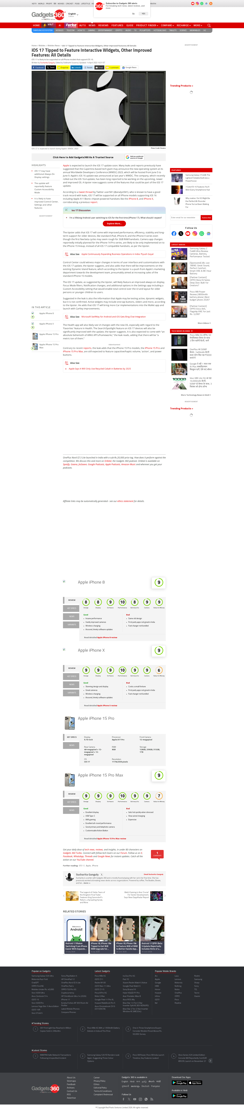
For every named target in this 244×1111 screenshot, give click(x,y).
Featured (176, 170)
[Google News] (208, 233)
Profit (49, 4)
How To (81, 30)
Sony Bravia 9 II (129, 990)
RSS (69, 1095)
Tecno (196, 993)
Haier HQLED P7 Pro (131, 993)
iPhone (95, 866)
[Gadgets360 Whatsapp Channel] (201, 233)
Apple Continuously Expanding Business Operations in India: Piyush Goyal (117, 254)
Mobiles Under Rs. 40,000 (43, 990)
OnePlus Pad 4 (67, 986)
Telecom (70, 30)
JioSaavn (83, 464)
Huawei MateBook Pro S (105, 1003)
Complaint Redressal (103, 1095)
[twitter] (101, 874)
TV (135, 30)
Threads (89, 856)
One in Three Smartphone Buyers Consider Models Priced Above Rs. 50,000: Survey (147, 1031)
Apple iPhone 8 (91, 582)
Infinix (157, 996)
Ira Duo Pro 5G (129, 976)
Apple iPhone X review (107, 706)
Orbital (107, 460)
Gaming (91, 30)
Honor (157, 990)
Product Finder (146, 25)
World (41, 4)
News (92, 25)
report (93, 202)
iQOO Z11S (99, 990)
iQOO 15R (36, 1010)
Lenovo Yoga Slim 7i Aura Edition (45, 1006)
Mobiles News (54, 46)
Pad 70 (126, 979)
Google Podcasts (96, 464)
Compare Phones (68, 1012)
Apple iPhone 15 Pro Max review (111, 839)
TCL (195, 990)
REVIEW (71, 600)
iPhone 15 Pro (152, 348)
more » (87, 883)
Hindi (132, 1082)
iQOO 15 (35, 1000)
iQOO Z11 (99, 979)
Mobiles (59, 30)
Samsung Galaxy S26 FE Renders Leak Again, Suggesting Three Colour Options (103, 1058)
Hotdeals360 (160, 30)
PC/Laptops (145, 30)
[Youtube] (187, 233)
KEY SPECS (71, 608)
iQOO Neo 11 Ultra (102, 986)
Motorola (178, 983)
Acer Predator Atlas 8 (132, 996)
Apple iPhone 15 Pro (96, 718)
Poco (177, 1000)
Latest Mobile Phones (70, 1009)
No (133, 14)
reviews (99, 849)
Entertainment (105, 30)
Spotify (66, 464)
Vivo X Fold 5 (37, 1013)
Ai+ (156, 976)
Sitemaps (71, 1081)
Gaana (74, 464)
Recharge (183, 25)
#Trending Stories (40, 1023)
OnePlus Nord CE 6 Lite (70, 983)
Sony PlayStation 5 (69, 976)
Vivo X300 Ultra (38, 993)
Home (36, 25)
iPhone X (148, 198)
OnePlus (178, 993)
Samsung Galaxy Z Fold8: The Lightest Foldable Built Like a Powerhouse (198, 178)
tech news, (90, 849)
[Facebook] (174, 233)
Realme (178, 1003)
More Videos (203, 323)
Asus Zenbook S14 (40, 996)
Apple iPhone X (91, 650)
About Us (71, 1078)
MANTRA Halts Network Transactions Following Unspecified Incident (55, 1056)
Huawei (158, 993)
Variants (72, 625)
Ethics (96, 1085)
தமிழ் (144, 1082)
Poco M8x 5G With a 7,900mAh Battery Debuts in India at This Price (103, 1029)
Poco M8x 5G (100, 976)
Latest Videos (178, 244)
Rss (151, 1098)
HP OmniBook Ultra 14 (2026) (73, 996)
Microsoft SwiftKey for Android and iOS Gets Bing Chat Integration (113, 316)
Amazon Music (128, 464)
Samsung (198, 979)
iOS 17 (82, 866)
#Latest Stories (39, 1050)
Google (158, 983)
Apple (66, 165)
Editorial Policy (100, 1088)
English (125, 1082)
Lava (176, 976)
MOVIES (61, 4)
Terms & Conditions (103, 1091)
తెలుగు (151, 1082)
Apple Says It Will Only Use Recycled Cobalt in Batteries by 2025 (100, 368)
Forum (123, 852)
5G (204, 30)
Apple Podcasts (112, 464)
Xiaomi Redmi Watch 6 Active (135, 983)
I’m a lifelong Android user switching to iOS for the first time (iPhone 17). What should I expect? (115, 217)
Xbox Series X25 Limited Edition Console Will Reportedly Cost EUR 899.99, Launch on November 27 (192, 1058)
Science (183, 30)
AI (60, 25)
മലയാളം (135, 1086)
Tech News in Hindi (180, 331)
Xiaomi (197, 996)
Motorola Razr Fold (40, 979)
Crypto (119, 30)
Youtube (135, 1098)
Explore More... (114, 223)
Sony (196, 986)
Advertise (71, 1098)
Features (117, 25)
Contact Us (72, 1091)
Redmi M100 (100, 983)
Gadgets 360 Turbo (72, 852)
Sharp (196, 983)
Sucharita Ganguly (47, 63)
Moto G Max (100, 996)
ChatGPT (35, 983)
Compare (166, 25)
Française (155, 1086)
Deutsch (145, 1086)
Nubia (177, 990)
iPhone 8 (133, 198)
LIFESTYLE (85, 4)
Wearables (195, 30)
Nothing (178, 986)
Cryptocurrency (67, 993)
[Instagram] (194, 233)
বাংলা (138, 1082)
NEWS (71, 617)
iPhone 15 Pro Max (73, 351)
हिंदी (55, 4)
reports (87, 348)
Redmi (197, 976)
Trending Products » (181, 86)
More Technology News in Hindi (195, 394)
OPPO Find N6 (38, 986)
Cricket (69, 4)
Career (97, 1078)
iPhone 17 (65, 1000)
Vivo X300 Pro (38, 1003)
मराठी (158, 1082)
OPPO (177, 996)
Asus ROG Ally (129, 1000)
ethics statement (125, 501)
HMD (157, 986)
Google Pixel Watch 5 (131, 986)
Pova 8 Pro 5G (101, 993)
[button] (162, 934)
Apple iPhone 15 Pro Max (100, 775)
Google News (104, 856)
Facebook (67, 856)
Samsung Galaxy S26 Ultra (43, 976)
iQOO (157, 1000)
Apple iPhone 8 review (107, 638)
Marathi (152, 4)
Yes (143, 14)
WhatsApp (79, 856)
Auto (82, 25)
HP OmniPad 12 (68, 979)
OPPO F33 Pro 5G (68, 990)
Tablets (173, 30)
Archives (71, 1088)
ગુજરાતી (125, 1086)
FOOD (77, 4)
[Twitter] (180, 233)
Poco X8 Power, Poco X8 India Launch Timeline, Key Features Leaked (148, 1056)
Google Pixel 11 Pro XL (104, 1000)
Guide (129, 25)
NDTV (34, 4)
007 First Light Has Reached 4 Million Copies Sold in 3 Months (55, 1029)
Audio (128, 30)
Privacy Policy (99, 1081)
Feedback (71, 1085)
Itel (156, 1003)
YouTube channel (85, 859)
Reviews (103, 25)
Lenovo (178, 979)
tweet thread (86, 192)
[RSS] (210, 3)
